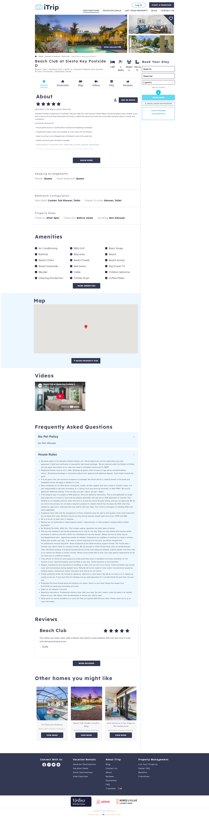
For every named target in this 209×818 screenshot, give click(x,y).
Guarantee (111, 780)
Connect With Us (51, 759)
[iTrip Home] (36, 56)
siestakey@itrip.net (158, 114)
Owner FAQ (144, 768)
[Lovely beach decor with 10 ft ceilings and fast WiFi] (151, 24)
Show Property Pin (86, 361)
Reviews (110, 776)
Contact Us (111, 768)
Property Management (153, 759)
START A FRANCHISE (162, 5)
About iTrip (113, 759)
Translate (112, 788)
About (109, 772)
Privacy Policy (93, 815)
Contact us (167, 10)
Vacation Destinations (84, 764)
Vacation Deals (112, 10)
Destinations (91, 10)
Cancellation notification (159, 104)
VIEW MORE (52, 735)
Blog (154, 10)
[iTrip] (47, 7)
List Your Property (136, 10)
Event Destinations (83, 772)
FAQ (108, 784)
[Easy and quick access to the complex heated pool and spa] (151, 44)
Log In (138, 5)
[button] (85, 327)
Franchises (143, 776)
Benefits (142, 772)
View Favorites (80, 776)
